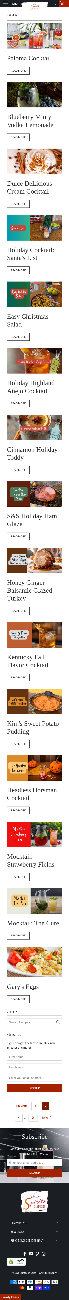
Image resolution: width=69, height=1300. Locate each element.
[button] (10, 1297)
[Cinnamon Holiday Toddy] (34, 427)
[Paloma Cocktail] (34, 36)
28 (33, 1117)
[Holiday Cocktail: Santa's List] (34, 228)
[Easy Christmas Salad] (34, 294)
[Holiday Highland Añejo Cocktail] (34, 361)
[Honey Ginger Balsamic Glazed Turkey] (34, 560)
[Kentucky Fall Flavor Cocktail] (34, 635)
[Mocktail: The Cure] (34, 901)
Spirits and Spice (28, 1272)
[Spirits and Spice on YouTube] (31, 1254)
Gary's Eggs (23, 986)
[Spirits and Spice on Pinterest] (37, 1254)
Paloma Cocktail (29, 58)
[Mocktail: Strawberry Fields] (34, 834)
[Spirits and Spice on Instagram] (44, 1254)
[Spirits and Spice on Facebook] (25, 1254)
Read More (18, 70)
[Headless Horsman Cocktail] (34, 768)
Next (45, 1117)
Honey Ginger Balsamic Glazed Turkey (29, 590)
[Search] (54, 3)
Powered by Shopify (47, 1272)
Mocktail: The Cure (33, 923)
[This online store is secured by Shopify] (16, 1264)
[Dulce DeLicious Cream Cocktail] (34, 161)
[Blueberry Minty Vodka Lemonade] (34, 94)
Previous (21, 1106)
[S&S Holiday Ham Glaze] (34, 494)
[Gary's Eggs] (34, 962)
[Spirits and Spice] (34, 3)
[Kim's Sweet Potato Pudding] (34, 701)
